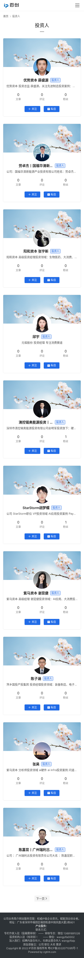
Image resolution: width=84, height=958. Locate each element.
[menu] (77, 5)
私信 (53, 109)
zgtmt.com (49, 951)
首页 (5, 16)
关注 (34, 109)
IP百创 (32, 948)
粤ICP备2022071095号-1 (63, 948)
